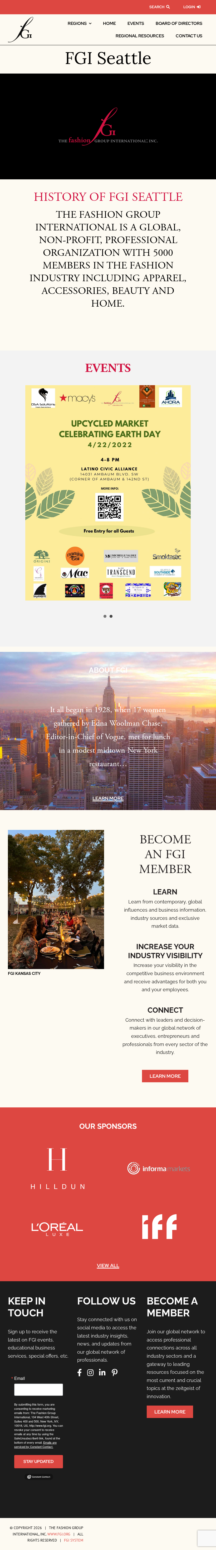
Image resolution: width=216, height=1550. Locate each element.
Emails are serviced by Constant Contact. (35, 1444)
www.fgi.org (58, 1534)
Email (19, 1378)
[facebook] (79, 1372)
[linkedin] (102, 1372)
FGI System (73, 1540)
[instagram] (90, 1372)
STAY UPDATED (38, 1461)
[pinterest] (114, 1372)
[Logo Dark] (20, 19)
